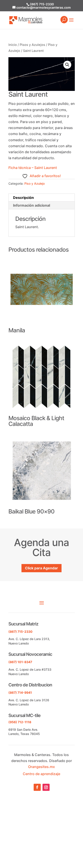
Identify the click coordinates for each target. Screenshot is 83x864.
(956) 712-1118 (19, 722)
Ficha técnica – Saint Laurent (32, 167)
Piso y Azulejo (34, 183)
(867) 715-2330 (42, 4)
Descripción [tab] (23, 197)
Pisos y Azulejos (32, 45)
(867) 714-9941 (20, 692)
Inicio (12, 45)
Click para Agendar (41, 568)
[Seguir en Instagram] (46, 787)
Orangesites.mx (41, 766)
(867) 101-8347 (20, 662)
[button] (67, 65)
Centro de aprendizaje (41, 774)
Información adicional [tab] (31, 205)
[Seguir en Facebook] (37, 787)
